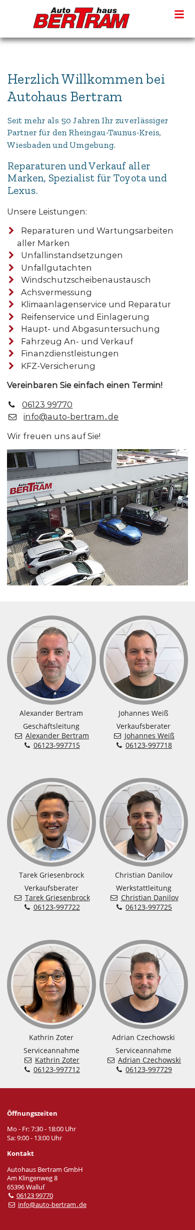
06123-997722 (57, 907)
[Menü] (179, 14)
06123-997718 (149, 745)
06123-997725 (149, 907)
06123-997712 (57, 1069)
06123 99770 (47, 404)
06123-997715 (57, 745)
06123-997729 (149, 1069)
